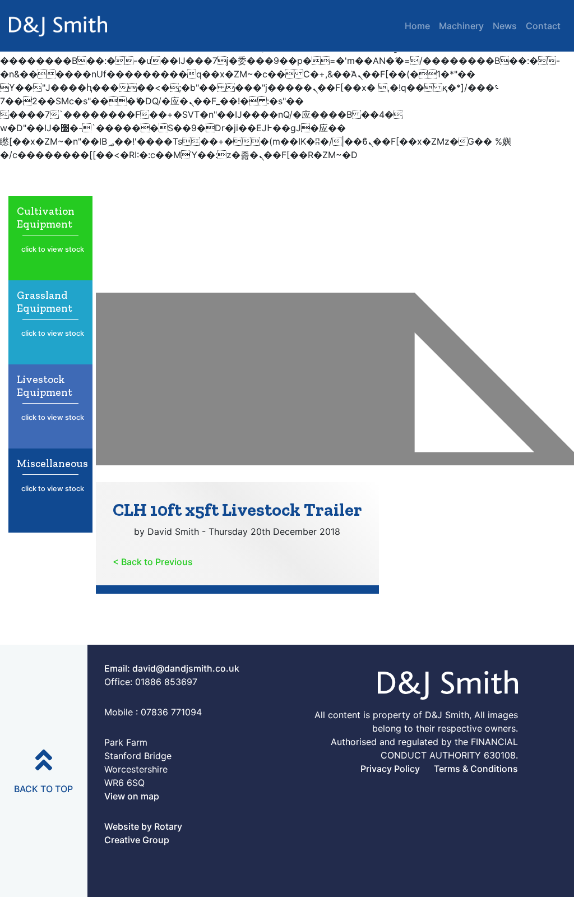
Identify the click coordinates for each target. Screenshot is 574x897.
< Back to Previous (153, 561)
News (505, 25)
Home (417, 25)
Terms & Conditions (476, 768)
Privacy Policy (390, 768)
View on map (131, 796)
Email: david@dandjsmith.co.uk (171, 668)
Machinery (461, 25)
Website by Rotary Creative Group (143, 833)
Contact (543, 25)
